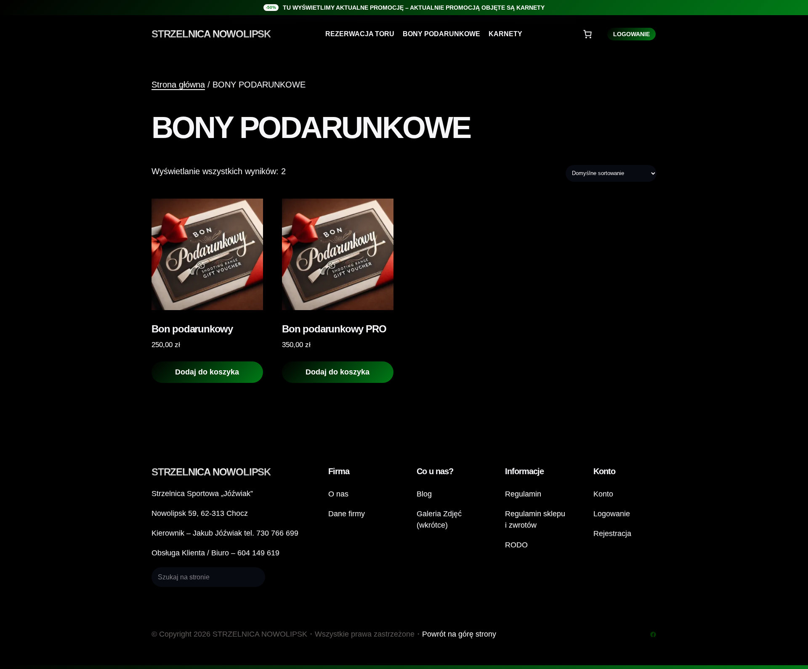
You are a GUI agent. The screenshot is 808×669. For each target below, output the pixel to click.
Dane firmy (346, 514)
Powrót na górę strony (459, 634)
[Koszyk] (587, 34)
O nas (338, 494)
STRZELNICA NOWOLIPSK (211, 34)
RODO (516, 545)
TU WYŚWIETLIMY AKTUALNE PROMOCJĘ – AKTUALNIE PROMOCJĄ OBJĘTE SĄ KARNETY (414, 7)
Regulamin (523, 494)
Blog (424, 494)
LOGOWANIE (631, 34)
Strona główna (178, 84)
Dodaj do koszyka (207, 372)
